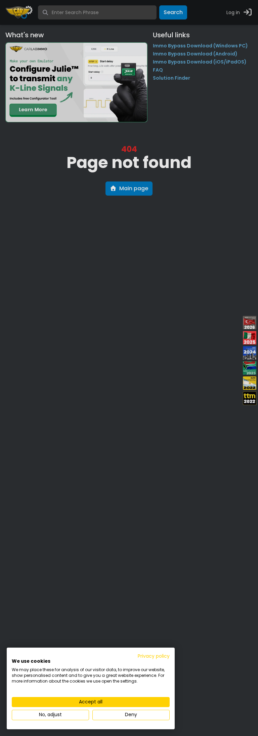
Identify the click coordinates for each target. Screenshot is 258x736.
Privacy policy (154, 656)
